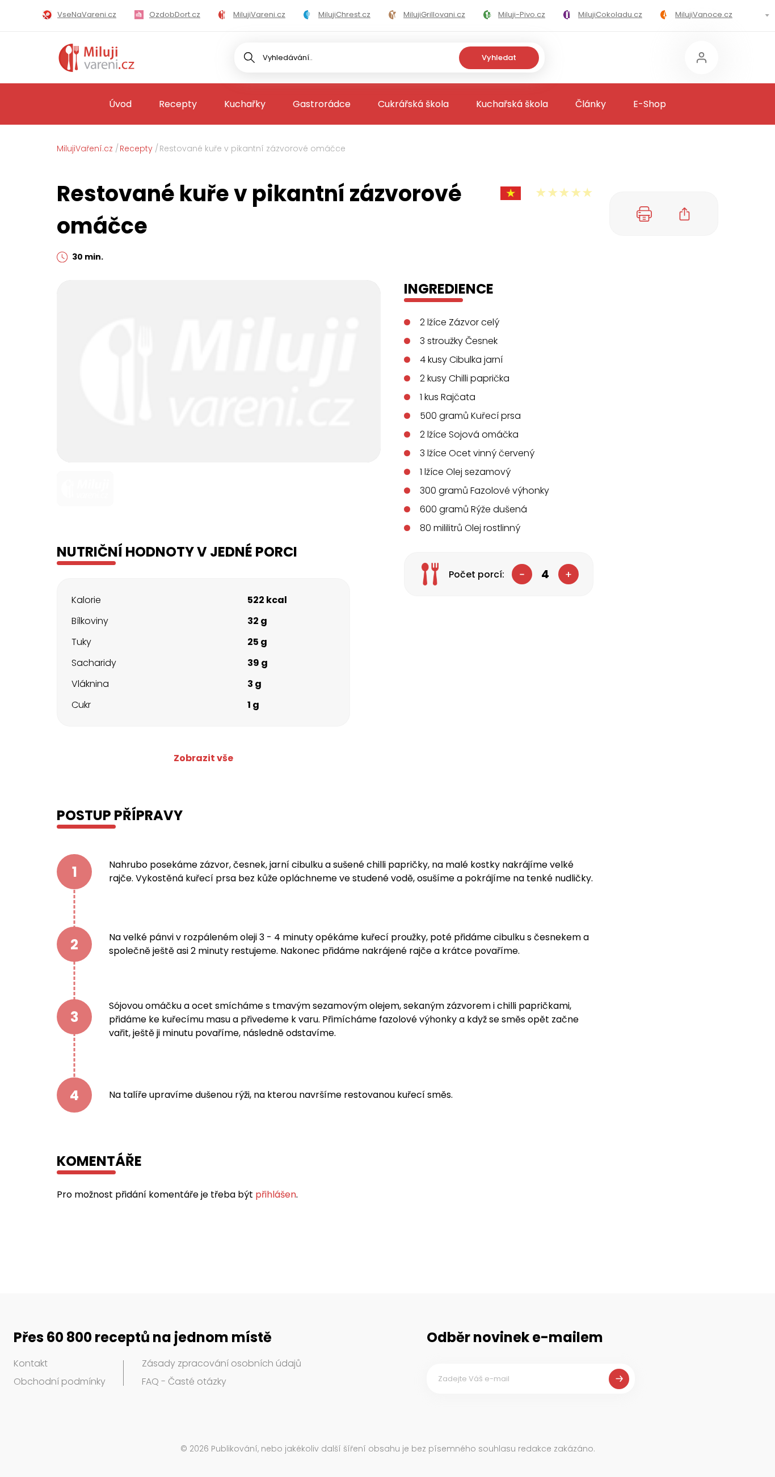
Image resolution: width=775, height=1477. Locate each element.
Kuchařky (245, 104)
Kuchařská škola (512, 104)
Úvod (120, 104)
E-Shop (649, 104)
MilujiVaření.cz (85, 148)
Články (590, 104)
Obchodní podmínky (60, 1381)
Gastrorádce (322, 104)
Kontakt (31, 1363)
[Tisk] (644, 213)
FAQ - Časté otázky (184, 1381)
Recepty (178, 104)
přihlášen (275, 1194)
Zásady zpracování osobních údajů (221, 1363)
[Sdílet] (685, 213)
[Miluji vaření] (96, 58)
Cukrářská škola (413, 104)
